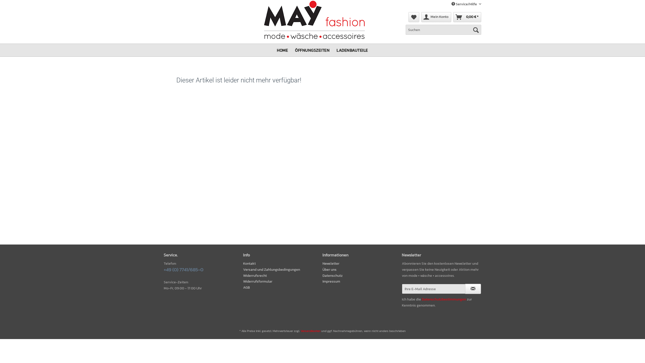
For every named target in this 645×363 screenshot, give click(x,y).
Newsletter (330, 263)
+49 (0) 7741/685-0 (183, 269)
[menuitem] (413, 17)
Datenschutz (332, 275)
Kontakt (249, 263)
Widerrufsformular (257, 281)
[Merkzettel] (413, 17)
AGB (246, 287)
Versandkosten (310, 331)
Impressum (331, 281)
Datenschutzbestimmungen (444, 299)
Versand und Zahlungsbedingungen (271, 269)
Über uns (329, 269)
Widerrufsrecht (255, 275)
